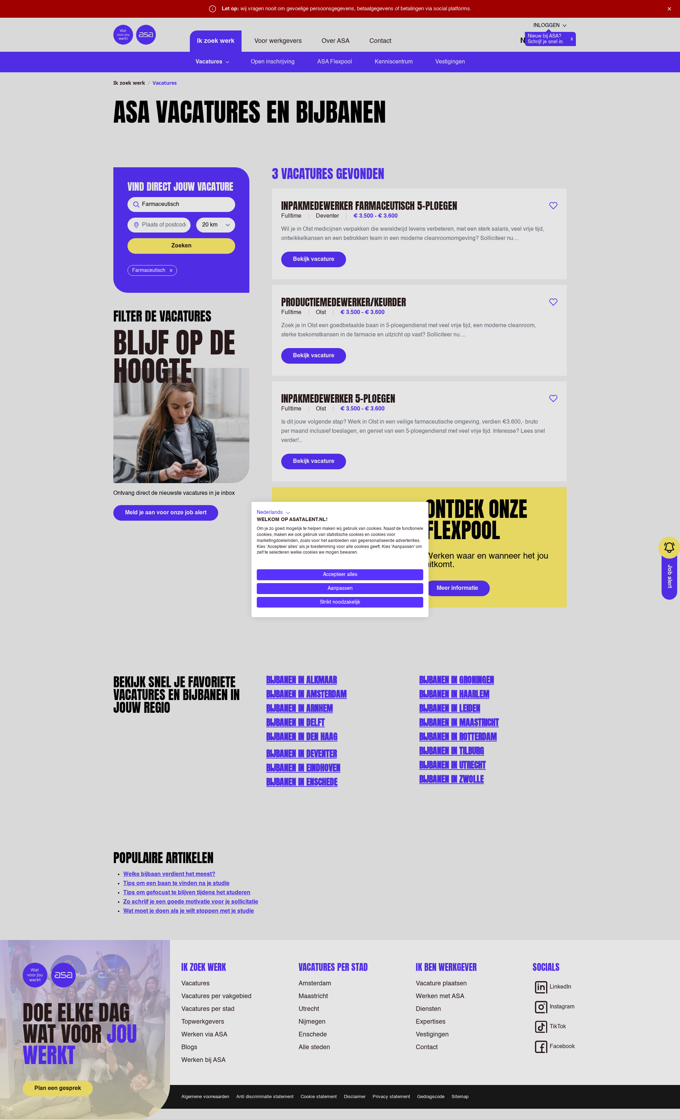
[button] (273, 513)
